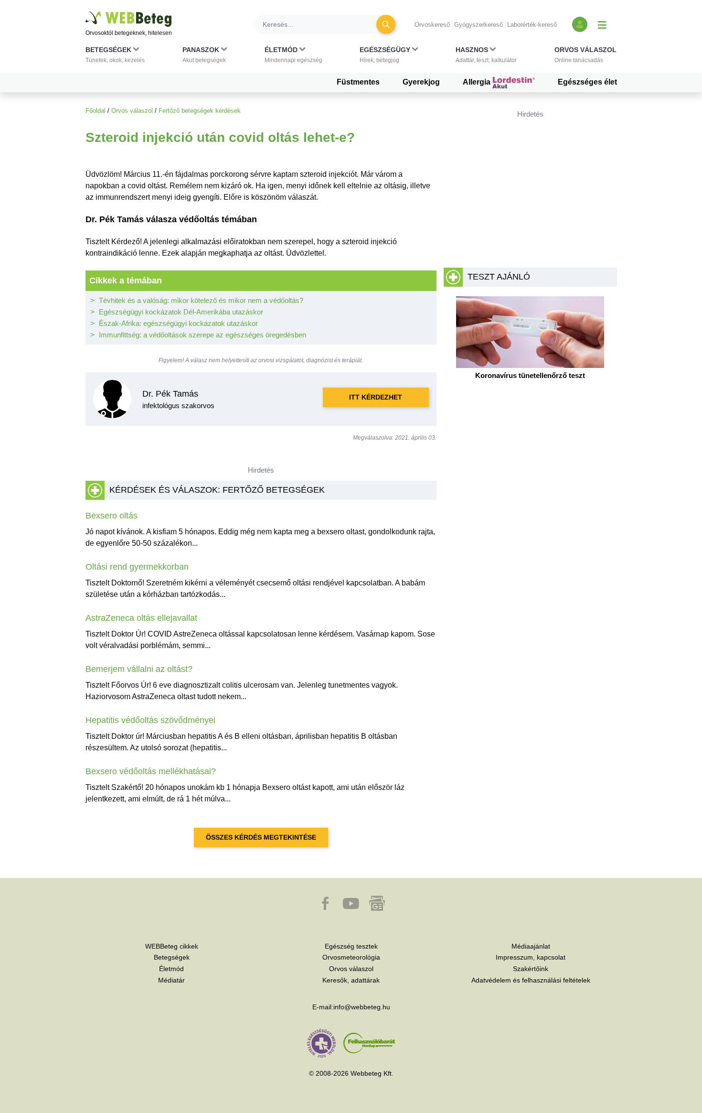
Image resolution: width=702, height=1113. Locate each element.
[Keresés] (385, 24)
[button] (115, 57)
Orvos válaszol (132, 110)
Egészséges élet (587, 82)
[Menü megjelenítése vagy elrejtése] (602, 24)
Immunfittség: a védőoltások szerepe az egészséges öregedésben (202, 335)
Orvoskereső (432, 24)
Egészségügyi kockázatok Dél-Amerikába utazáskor (181, 312)
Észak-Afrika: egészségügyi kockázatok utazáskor (178, 323)
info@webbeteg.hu (361, 1007)
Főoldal (95, 110)
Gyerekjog (421, 82)
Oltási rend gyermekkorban (137, 567)
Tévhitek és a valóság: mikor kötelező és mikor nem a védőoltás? (201, 300)
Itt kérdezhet (375, 397)
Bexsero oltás (111, 515)
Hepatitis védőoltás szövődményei (150, 720)
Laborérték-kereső (532, 24)
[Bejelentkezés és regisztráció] (579, 24)
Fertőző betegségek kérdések (200, 110)
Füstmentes (358, 82)
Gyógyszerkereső (478, 24)
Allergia (477, 82)
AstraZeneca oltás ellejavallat (141, 618)
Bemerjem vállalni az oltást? (138, 669)
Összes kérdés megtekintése (261, 837)
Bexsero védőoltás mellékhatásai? (150, 771)
